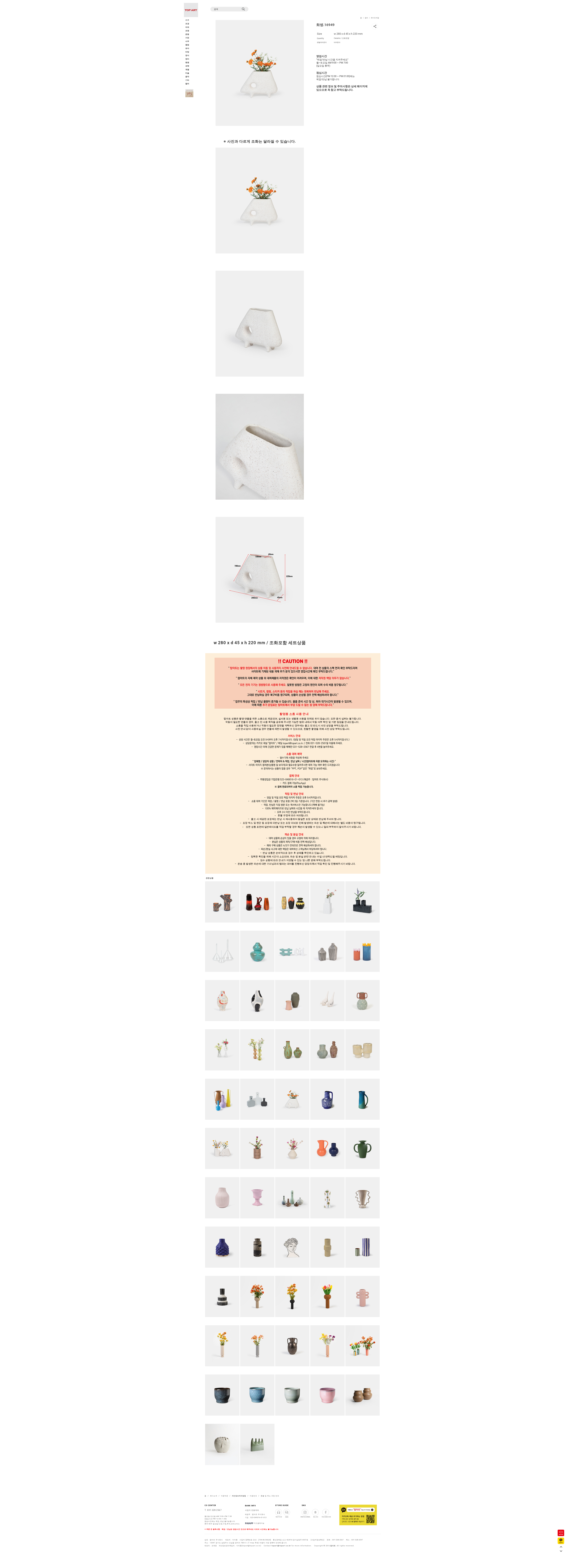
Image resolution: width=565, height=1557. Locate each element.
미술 (187, 73)
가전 (187, 38)
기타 (187, 80)
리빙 (187, 52)
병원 (187, 63)
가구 (187, 20)
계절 (187, 70)
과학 (187, 66)
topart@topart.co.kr (281, 1546)
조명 (187, 31)
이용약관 (224, 1496)
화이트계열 (375, 18)
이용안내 (253, 1496)
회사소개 (213, 1496)
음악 (187, 77)
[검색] (243, 9)
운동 (187, 34)
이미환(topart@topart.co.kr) (248, 1546)
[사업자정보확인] (317, 1540)
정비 (187, 59)
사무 (187, 41)
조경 (187, 24)
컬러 (366, 18)
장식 (187, 55)
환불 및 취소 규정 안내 (270, 1496)
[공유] (375, 26)
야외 (187, 27)
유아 (187, 48)
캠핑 (187, 45)
